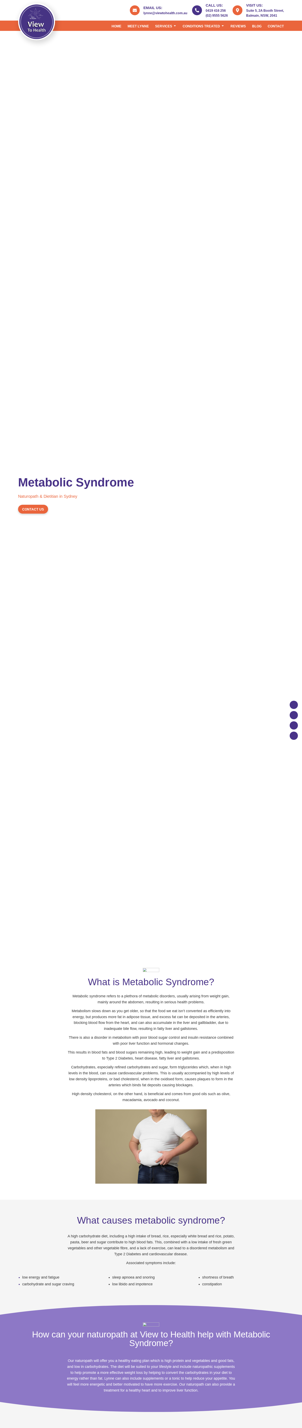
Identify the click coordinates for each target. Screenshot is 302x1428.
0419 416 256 (216, 10)
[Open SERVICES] (174, 26)
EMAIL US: (152, 8)
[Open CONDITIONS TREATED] (222, 26)
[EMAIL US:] (134, 10)
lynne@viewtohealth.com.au (165, 13)
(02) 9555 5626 (217, 15)
